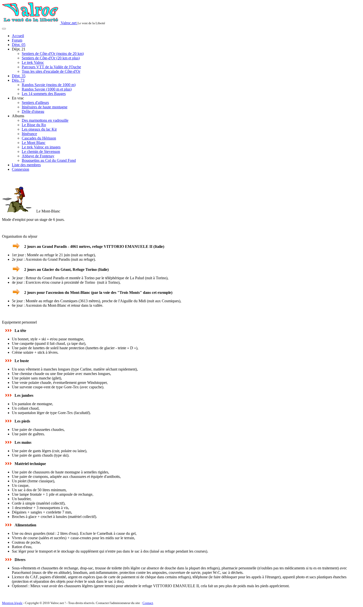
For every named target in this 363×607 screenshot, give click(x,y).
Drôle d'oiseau (33, 111)
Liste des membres (26, 165)
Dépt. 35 (18, 76)
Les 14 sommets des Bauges (44, 94)
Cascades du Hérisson (39, 138)
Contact (147, 603)
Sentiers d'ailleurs (35, 102)
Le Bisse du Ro (34, 125)
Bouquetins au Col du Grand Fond (49, 160)
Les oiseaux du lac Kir (39, 129)
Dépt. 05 (18, 45)
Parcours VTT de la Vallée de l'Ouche (51, 67)
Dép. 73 (18, 80)
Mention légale (12, 603)
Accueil (18, 36)
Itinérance (29, 134)
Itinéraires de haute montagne (44, 107)
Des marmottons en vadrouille (45, 120)
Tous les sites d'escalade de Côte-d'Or (51, 71)
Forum (17, 40)
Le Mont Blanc (33, 142)
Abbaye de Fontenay (38, 156)
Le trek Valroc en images (41, 147)
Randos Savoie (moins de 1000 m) (49, 85)
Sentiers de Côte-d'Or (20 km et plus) (51, 58)
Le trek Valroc (33, 62)
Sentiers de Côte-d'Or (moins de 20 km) (53, 53)
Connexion (20, 169)
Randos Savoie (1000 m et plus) (47, 89)
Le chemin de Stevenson (41, 151)
